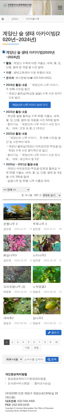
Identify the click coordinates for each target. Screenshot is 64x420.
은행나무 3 (10, 223)
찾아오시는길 (42, 383)
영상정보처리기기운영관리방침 (27, 378)
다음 (27, 347)
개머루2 (8, 318)
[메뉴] (60, 7)
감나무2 (38, 318)
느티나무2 (39, 255)
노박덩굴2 (39, 286)
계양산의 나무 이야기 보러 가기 (29, 104)
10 (56, 342)
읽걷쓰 (15, 19)
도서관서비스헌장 (19, 383)
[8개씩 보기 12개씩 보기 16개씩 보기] (51, 195)
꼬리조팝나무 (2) (14, 286)
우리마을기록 (32, 19)
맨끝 (36, 347)
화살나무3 (10, 255)
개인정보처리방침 (16, 374)
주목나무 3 (40, 223)
